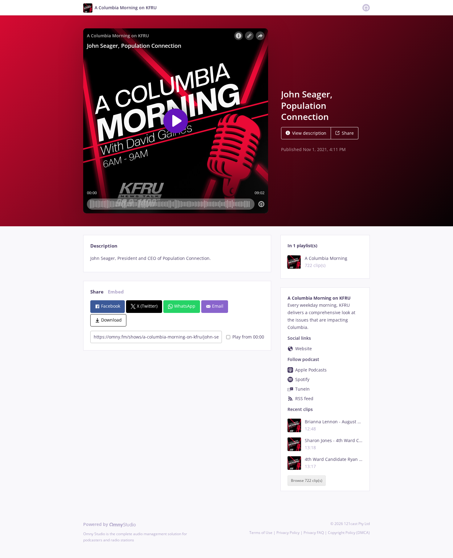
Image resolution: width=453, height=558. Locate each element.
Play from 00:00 (248, 337)
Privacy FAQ (314, 532)
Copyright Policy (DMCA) (349, 532)
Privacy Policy (288, 532)
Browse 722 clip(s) (306, 480)
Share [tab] (97, 292)
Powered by (96, 524)
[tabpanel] (177, 258)
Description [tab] (103, 246)
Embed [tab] (116, 292)
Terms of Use (260, 532)
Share (348, 133)
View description (309, 133)
